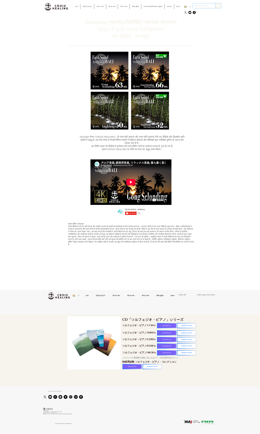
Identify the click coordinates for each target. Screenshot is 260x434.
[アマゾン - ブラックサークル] (65, 397)
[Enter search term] (218, 5)
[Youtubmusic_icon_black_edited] (71, 397)
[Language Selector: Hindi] (187, 6)
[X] (185, 12)
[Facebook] (194, 12)
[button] (135, 6)
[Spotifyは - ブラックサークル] (60, 397)
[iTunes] (55, 397)
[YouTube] (189, 12)
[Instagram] (76, 397)
